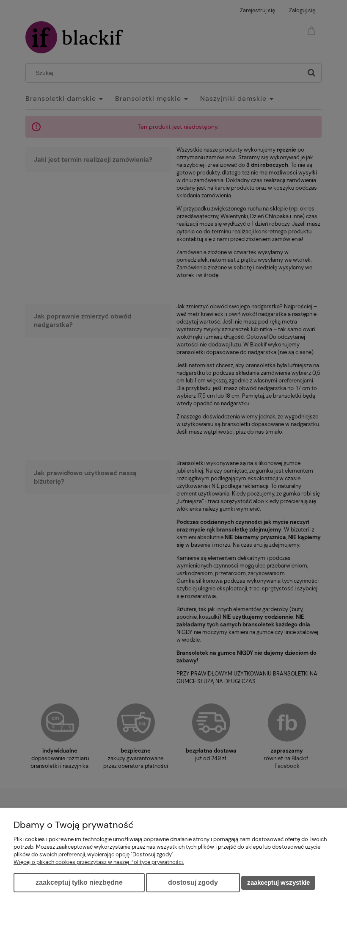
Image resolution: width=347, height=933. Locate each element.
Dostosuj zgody (193, 882)
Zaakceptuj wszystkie (278, 882)
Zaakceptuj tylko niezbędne (79, 882)
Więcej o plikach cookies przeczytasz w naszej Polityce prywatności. (99, 862)
